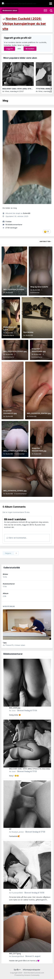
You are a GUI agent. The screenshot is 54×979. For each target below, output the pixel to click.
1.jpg (4, 642)
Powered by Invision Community (27, 975)
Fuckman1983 (17, 893)
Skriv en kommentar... (17, 538)
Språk (16, 969)
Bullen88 (26, 213)
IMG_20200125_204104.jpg (39, 413)
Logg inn (9, 49)
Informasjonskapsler (31, 969)
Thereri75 (9, 645)
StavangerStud (18, 956)
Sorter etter (45, 241)
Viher (7, 91)
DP (10, 829)
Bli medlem (30, 49)
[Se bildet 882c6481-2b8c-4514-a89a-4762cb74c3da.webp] (18, 74)
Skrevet (27, 710)
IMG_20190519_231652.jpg (14, 491)
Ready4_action (18, 832)
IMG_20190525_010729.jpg (15, 451)
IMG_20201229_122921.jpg (15, 351)
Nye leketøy (28, 332)
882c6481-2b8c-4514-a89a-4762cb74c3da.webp (24, 89)
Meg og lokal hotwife (39, 287)
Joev (14, 710)
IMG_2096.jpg (14, 708)
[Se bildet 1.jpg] (27, 624)
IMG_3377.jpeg (15, 953)
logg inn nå (26, 525)
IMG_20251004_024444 (13, 289)
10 (10, 890)
